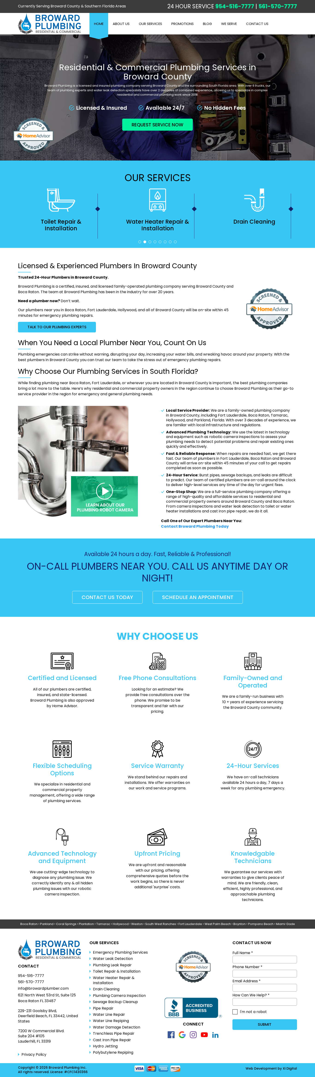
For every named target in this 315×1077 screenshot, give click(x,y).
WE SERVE (229, 23)
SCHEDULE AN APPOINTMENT (197, 597)
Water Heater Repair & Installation (61, 225)
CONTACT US (257, 23)
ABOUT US (121, 23)
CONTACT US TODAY (107, 597)
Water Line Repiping (111, 1020)
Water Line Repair (109, 1014)
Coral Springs (66, 924)
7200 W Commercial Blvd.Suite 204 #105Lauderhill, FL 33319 (41, 1036)
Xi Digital (290, 1068)
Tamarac (103, 924)
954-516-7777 (234, 6)
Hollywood (121, 924)
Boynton (239, 924)
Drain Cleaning (158, 221)
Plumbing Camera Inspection (254, 225)
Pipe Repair (103, 1008)
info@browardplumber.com (43, 988)
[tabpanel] (61, 214)
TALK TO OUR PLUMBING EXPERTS (56, 327)
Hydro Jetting (105, 1046)
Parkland (46, 924)
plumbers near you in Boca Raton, (56, 310)
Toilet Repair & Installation (116, 971)
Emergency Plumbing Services (120, 952)
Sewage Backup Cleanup (115, 1001)
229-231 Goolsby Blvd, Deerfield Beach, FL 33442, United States (48, 1016)
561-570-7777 (278, 6)
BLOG (207, 23)
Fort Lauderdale (190, 924)
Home (99, 23)
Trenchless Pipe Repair (113, 1033)
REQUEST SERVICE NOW (157, 125)
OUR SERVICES (150, 23)
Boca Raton (29, 924)
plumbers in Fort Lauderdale (223, 458)
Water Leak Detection (113, 958)
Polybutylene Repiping (113, 1052)
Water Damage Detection (116, 1027)
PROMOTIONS (182, 23)
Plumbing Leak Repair (112, 965)
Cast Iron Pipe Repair (112, 1040)
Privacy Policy (33, 1054)
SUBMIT (264, 1024)
